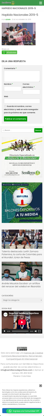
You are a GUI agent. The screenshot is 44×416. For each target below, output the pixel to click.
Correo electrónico (29, 85)
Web (6, 96)
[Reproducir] (4, 331)
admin (7, 19)
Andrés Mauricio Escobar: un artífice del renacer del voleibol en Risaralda (21, 285)
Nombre (8, 84)
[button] (40, 386)
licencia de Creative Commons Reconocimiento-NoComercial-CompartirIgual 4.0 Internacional (22, 356)
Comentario (10, 68)
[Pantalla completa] (39, 331)
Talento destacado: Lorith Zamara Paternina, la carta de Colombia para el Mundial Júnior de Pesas (22, 254)
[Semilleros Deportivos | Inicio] (10, 3)
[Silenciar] (36, 331)
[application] (22, 322)
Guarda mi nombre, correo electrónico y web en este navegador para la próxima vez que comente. (21, 109)
